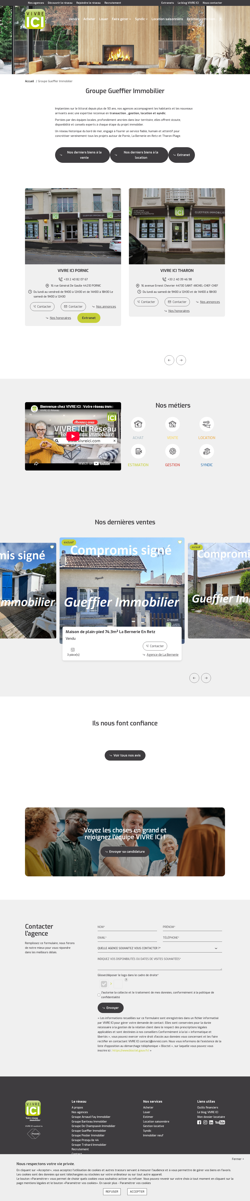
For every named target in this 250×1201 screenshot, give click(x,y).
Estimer (148, 1117)
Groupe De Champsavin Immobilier (93, 1126)
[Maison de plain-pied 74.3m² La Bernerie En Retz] (122, 590)
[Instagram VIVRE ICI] (205, 1123)
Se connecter (220, 19)
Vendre (74, 19)
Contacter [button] (76, 307)
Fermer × (238, 1159)
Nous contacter (212, 2)
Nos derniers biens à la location (141, 155)
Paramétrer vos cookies (135, 1183)
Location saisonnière (167, 19)
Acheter (89, 19)
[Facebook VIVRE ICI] (199, 1123)
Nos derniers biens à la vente (84, 155)
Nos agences (36, 2)
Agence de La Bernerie (163, 655)
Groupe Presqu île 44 (85, 1140)
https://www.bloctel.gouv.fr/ (130, 1050)
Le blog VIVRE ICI (188, 2)
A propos (77, 1107)
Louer (103, 19)
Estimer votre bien (201, 19)
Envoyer (112, 1008)
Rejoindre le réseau (88, 2)
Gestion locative (153, 1126)
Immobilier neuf (153, 1135)
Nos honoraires (60, 318)
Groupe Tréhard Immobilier (89, 1145)
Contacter (44, 307)
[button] (73, 270)
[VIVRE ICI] (35, 19)
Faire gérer (120, 19)
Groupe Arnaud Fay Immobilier (91, 1117)
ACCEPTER (137, 1192)
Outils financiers (207, 1107)
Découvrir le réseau (60, 2)
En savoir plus (108, 1183)
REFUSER (112, 1192)
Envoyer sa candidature (127, 852)
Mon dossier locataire (211, 1117)
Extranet (183, 155)
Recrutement (112, 2)
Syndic (140, 19)
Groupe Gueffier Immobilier (89, 1131)
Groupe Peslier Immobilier (88, 1135)
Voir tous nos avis (127, 755)
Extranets (167, 2)
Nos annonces (106, 307)
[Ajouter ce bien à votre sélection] (52, 547)
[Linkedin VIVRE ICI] (211, 1123)
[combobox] (160, 948)
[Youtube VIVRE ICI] (220, 1123)
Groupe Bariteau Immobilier (89, 1121)
